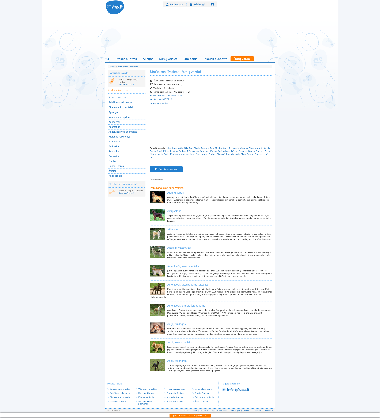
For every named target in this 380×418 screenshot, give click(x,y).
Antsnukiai (114, 151)
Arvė (220, 151)
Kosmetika (114, 126)
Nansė (205, 154)
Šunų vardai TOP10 (162, 99)
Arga (202, 151)
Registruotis (177, 4)
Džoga (234, 151)
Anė (191, 148)
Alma (243, 154)
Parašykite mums (125, 84)
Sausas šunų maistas (120, 389)
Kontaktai (269, 411)
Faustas (258, 154)
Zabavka (230, 154)
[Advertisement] (190, 35)
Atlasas (226, 151)
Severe (250, 154)
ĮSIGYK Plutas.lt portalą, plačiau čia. (190, 415)
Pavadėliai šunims (175, 393)
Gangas (244, 148)
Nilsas (153, 154)
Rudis (166, 154)
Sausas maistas (117, 97)
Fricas (166, 151)
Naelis (160, 154)
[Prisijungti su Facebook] (212, 4)
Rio (230, 148)
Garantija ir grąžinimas (240, 411)
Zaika (267, 151)
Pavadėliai (114, 141)
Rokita (153, 151)
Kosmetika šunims (146, 397)
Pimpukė (221, 154)
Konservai (114, 122)
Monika (218, 148)
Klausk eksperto (216, 59)
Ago (207, 151)
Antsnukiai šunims (175, 401)
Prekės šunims (126, 59)
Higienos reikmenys (119, 136)
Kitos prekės (115, 175)
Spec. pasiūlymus (126, 193)
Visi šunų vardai (160, 103)
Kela (152, 157)
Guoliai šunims (202, 393)
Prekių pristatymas (200, 411)
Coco (225, 148)
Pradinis (112, 67)
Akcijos (148, 59)
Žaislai (112, 171)
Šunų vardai (242, 59)
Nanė (159, 151)
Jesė (192, 154)
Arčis (180, 148)
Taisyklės (257, 411)
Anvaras (205, 148)
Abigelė (258, 148)
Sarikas (182, 151)
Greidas (259, 151)
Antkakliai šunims (175, 397)
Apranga (113, 112)
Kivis (169, 148)
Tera (212, 148)
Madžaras (175, 154)
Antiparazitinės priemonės (123, 131)
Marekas (185, 154)
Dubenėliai (114, 156)
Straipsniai (190, 59)
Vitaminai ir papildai (119, 117)
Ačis (186, 148)
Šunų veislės (168, 59)
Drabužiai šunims (118, 401)
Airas (198, 154)
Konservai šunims (146, 393)
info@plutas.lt (238, 390)
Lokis (174, 148)
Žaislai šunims (201, 401)
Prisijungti (199, 4)
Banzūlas (243, 151)
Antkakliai (114, 146)
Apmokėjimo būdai (219, 411)
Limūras (174, 151)
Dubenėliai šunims (203, 389)
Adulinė (212, 154)
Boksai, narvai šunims (205, 397)
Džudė (197, 148)
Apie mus (185, 411)
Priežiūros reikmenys (120, 102)
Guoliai (112, 161)
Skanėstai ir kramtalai (121, 107)
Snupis (266, 148)
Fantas (213, 151)
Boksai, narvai (116, 166)
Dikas (251, 148)
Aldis (237, 154)
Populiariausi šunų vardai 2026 (167, 95)
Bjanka (251, 151)
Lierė (265, 154)
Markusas (134, 67)
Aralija (236, 148)
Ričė (189, 151)
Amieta (195, 151)
